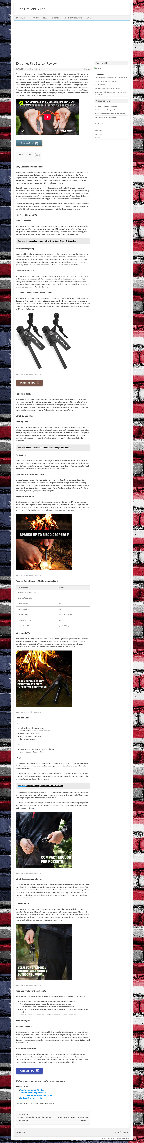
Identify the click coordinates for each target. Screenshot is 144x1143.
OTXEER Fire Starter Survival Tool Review (36, 1095)
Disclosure (97, 127)
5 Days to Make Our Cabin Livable (105, 81)
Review (51, 1103)
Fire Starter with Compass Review (33, 1093)
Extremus (36, 1103)
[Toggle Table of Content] (36, 155)
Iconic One (105, 1138)
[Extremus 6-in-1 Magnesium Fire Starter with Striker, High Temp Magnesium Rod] (43, 370)
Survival (89, 18)
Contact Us (98, 134)
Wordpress (126, 1138)
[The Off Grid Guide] (32, 12)
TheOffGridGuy (23, 69)
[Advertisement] (72, 39)
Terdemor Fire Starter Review (31, 1098)
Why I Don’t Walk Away (101, 85)
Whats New (35, 18)
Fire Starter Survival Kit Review (32, 1090)
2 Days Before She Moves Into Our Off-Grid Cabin (110, 77)
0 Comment (86, 69)
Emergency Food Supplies (73, 18)
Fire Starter (44, 1103)
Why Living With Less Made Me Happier (107, 88)
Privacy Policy (98, 130)
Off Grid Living (21, 18)
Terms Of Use (98, 123)
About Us (97, 138)
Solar (45, 18)
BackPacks (55, 18)
